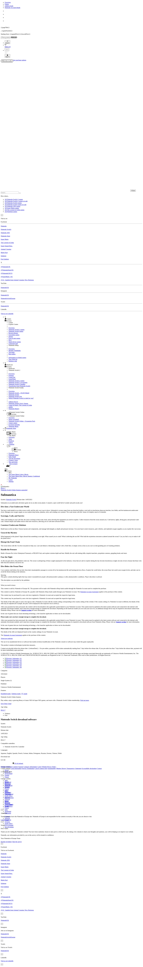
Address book (9, 6)
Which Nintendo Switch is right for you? (21, 398)
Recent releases (13, 333)
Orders (7, 4)
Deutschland (8, 773)
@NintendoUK (5, 267)
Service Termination (28, 768)
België (7, 770)
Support (20, 767)
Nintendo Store (5, 236)
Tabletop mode (16, 694)
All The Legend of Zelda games (14, 210)
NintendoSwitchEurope (8, 298)
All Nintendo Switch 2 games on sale (16, 201)
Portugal (7, 797)
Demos (11, 336)
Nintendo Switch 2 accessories (18, 382)
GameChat (12, 377)
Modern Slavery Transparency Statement (68, 768)
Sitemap (11, 481)
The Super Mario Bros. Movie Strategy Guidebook (24, 476)
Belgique (7, 784)
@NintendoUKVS (6, 273)
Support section (26, 610)
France (7, 777)
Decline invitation (6, 842)
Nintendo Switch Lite (15, 396)
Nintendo (4, 226)
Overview (8, 2)
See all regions (9, 827)
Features (11, 375)
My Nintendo (13, 478)
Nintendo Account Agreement (89, 592)
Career (11, 480)
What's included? (14, 419)
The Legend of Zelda (7, 242)
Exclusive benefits (14, 424)
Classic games (13, 423)
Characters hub (13, 343)
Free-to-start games (14, 338)
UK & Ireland (9, 825)
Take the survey (17, 842)
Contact (99, 768)
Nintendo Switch (6, 229)
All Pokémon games (11, 211)
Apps (10, 439)
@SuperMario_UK (7, 277)
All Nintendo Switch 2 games (14, 199)
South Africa (8, 796)
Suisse (7, 801)
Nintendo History (14, 409)
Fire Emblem (5, 259)
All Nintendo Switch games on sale (15, 204)
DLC (10, 340)
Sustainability (52, 768)
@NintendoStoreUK (7, 270)
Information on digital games (17, 357)
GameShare (12, 379)
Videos (11, 442)
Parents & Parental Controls (9, 767)
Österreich (8, 813)
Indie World (12, 457)
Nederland (8, 811)
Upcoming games (14, 335)
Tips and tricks (13, 462)
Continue (8, 820)
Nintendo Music (13, 426)
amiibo (11, 407)
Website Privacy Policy (49, 767)
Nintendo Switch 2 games (16, 329)
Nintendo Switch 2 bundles (17, 384)
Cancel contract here (41, 768)
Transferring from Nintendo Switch (19, 386)
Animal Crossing (6, 249)
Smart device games (15, 342)
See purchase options (19, 60)
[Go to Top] (71, 485)
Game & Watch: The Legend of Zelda (20, 405)
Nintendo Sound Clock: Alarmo (18, 403)
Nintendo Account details (12, 7)
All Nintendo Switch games (13, 203)
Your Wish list (13, 359)
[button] (73, 319)
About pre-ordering (7, 638)
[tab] (71, 763)
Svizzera (7, 822)
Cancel (3, 820)
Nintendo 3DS (5, 233)
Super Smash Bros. (7, 246)
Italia (6, 780)
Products (11, 441)
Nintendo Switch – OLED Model (19, 393)
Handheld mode (6, 694)
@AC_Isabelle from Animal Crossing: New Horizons (17, 280)
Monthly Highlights (15, 350)
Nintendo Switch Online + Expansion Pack (22, 421)
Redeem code (13, 361)
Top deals (11, 352)
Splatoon (3, 256)
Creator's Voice (13, 460)
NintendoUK (5, 287)
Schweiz (7, 818)
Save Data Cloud (6, 703)
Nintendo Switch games (16, 331)
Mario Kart (4, 252)
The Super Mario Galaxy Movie (18, 474)
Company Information (30, 767)
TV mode (24, 694)
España (7, 775)
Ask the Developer (14, 458)
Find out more (84, 700)
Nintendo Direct (13, 455)
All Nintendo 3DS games (12, 206)
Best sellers (12, 354)
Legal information (16, 768)
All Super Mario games (12, 208)
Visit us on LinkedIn (7, 313)
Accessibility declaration (89, 768)
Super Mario (4, 239)
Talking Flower (13, 402)
